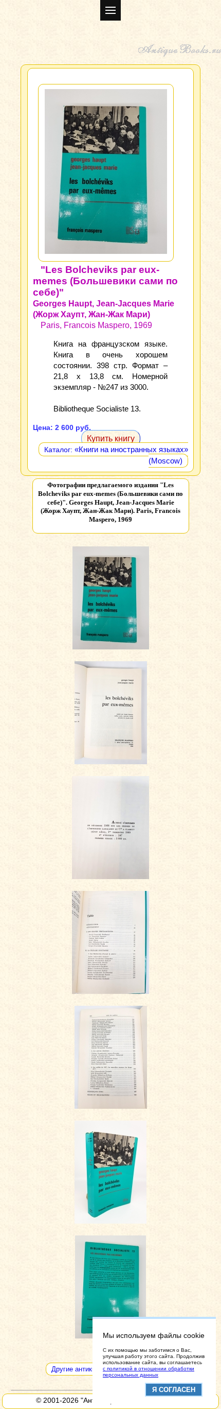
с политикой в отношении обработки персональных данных (148, 1372)
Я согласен (173, 1390)
